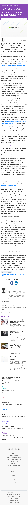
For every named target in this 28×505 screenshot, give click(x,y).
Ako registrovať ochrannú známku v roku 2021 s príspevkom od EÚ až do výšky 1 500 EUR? (17, 346)
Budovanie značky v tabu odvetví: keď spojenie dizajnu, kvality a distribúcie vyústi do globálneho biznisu (13, 382)
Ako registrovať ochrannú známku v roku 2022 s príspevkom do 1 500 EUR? (17, 333)
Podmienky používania (14, 498)
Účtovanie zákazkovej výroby (7, 311)
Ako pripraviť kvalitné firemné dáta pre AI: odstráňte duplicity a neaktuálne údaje (14, 425)
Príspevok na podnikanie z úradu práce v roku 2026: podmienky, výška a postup (13, 414)
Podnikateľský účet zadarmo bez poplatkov (10, 305)
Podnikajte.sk (10, 494)
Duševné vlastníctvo (14, 5)
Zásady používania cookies (14, 496)
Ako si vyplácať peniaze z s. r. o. (9, 390)
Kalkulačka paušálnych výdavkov (14, 459)
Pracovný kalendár (14, 467)
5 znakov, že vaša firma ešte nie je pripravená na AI (13, 428)
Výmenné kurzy (14, 463)
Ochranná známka (6, 272)
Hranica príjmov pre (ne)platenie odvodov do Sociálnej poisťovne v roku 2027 (12, 405)
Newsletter (14, 475)
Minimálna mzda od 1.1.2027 (8, 435)
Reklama (14, 482)
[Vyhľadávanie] (26, 2)
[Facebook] (12, 449)
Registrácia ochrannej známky (8, 185)
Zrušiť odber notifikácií (14, 502)
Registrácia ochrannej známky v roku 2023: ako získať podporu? (17, 321)
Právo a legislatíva (5, 5)
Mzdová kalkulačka (14, 455)
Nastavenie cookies (14, 500)
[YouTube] (19, 449)
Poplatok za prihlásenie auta (14, 465)
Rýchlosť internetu (14, 461)
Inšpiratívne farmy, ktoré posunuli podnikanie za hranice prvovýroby (13, 378)
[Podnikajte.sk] (14, 2)
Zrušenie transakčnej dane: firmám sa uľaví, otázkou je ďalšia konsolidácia (13, 402)
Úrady (14, 473)
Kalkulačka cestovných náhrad (14, 457)
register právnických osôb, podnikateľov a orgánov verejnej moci (14, 65)
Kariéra (14, 484)
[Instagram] (16, 449)
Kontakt (14, 486)
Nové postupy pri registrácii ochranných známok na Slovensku (18, 358)
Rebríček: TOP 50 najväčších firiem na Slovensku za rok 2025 (13, 417)
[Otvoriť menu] (1, 2)
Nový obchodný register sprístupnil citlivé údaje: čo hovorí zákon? (13, 438)
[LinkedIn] (9, 449)
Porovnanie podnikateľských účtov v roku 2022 (11, 304)
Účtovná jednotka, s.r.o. (18, 298)
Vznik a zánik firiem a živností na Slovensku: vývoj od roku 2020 (13, 393)
